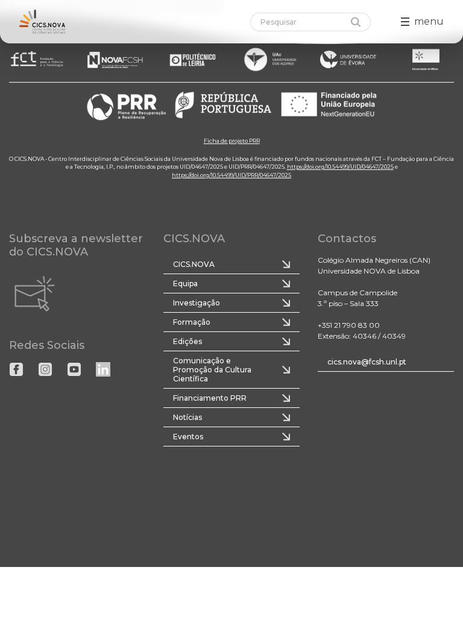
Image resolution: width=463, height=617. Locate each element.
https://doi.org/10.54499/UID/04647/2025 (340, 166)
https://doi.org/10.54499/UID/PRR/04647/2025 (231, 175)
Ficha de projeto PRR (232, 140)
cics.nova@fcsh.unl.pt (366, 361)
